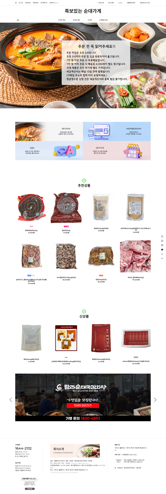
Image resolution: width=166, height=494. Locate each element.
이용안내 (120, 468)
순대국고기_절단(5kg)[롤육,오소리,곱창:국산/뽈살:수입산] (31, 280)
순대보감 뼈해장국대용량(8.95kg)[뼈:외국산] (66, 361)
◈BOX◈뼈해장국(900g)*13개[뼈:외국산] (136, 361)
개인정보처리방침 (129, 468)
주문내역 (35, 3)
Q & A (120, 3)
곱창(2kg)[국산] (101, 279)
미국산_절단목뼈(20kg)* (136, 277)
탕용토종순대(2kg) (31, 230)
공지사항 (111, 3)
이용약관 (138, 468)
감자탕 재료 (76, 20)
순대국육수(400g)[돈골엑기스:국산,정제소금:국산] (136, 229)
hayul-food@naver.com (80, 463)
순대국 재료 (61, 20)
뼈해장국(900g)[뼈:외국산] (101, 359)
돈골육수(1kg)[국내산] (101, 228)
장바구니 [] (54, 3)
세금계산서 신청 (145, 3)
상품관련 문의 (131, 3)
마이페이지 (44, 3)
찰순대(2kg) (66, 230)
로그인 (21, 3)
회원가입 (28, 3)
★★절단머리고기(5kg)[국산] (66, 277)
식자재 (90, 20)
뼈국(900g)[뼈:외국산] (31, 359)
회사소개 (101, 3)
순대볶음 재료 (103, 20)
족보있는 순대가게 (83, 11)
